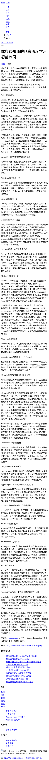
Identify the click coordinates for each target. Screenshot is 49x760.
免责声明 (9, 743)
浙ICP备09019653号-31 (34, 758)
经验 (8, 13)
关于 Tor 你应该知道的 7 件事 (18, 667)
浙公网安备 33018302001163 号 (14, 758)
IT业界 (8, 35)
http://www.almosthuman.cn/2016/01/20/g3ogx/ (25, 646)
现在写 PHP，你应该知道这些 (18, 673)
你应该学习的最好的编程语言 (18, 676)
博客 (8, 24)
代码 (8, 16)
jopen (3, 64)
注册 (8, 3)
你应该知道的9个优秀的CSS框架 (19, 682)
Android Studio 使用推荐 (15, 717)
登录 (3, 3)
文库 (8, 19)
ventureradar (13, 638)
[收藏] (3, 45)
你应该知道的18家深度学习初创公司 (21, 656)
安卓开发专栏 (11, 711)
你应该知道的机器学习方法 (17, 659)
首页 (8, 7)
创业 (11, 43)
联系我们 (9, 746)
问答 (8, 22)
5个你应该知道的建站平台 (17, 679)
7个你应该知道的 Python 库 (17, 670)
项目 (8, 10)
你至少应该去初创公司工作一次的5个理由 (23, 662)
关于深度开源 (11, 741)
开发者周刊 (10, 714)
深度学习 (5, 43)
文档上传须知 (11, 730)
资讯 (8, 27)
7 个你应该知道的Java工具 (17, 665)
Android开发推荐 (13, 720)
